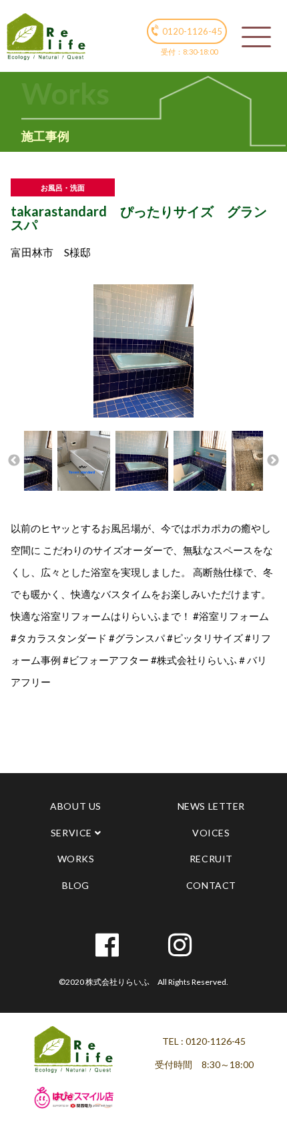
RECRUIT (211, 858)
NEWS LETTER (211, 806)
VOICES (211, 832)
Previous (14, 460)
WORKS (76, 858)
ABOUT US (75, 806)
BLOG (75, 885)
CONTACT (211, 885)
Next (273, 460)
